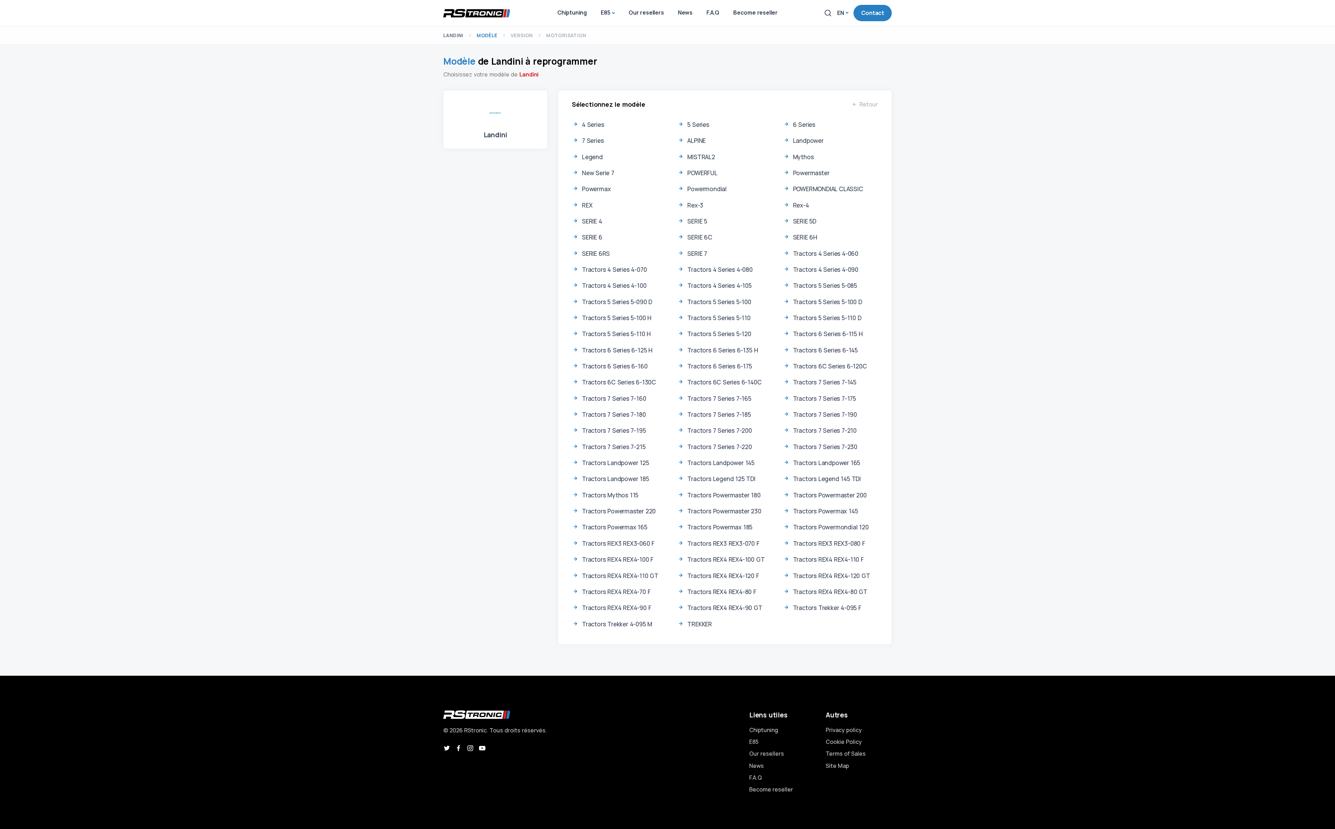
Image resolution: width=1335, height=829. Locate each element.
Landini (453, 35)
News (756, 766)
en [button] (840, 13)
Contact (872, 13)
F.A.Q (755, 777)
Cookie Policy (844, 742)
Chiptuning (763, 730)
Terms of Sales (846, 753)
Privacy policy (844, 730)
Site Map (837, 766)
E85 (754, 742)
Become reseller (771, 789)
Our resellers (766, 753)
